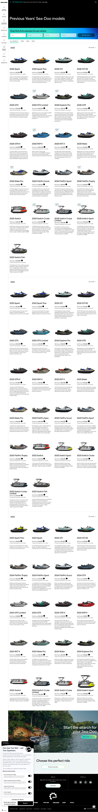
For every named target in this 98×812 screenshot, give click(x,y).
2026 (22, 41)
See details (91, 47)
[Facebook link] (85, 782)
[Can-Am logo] (46, 802)
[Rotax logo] (72, 802)
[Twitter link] (80, 782)
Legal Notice (22, 809)
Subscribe (53, 785)
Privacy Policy (29, 809)
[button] (94, 807)
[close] (96, 2)
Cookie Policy (37, 809)
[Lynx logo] (64, 802)
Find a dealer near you (89, 737)
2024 (33, 41)
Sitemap (49, 809)
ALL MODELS (14, 41)
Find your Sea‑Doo (53, 767)
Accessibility (43, 809)
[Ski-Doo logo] (35, 802)
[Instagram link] (75, 782)
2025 (27, 41)
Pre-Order (44, 2)
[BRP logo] (53, 796)
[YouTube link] (90, 782)
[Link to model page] (19, 69)
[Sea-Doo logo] (4, 2)
